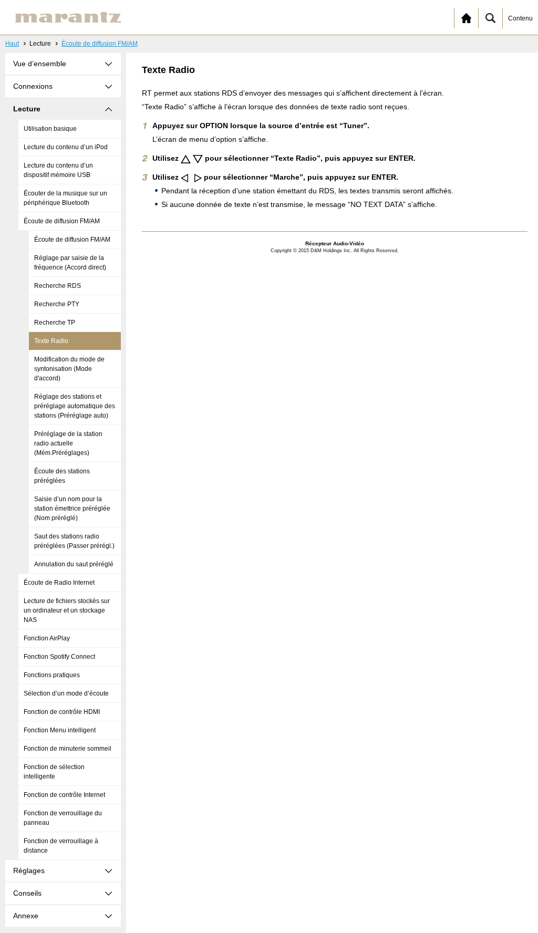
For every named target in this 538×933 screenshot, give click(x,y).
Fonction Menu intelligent (60, 730)
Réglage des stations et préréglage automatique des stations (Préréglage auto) (74, 406)
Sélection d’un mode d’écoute (66, 693)
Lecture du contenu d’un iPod (66, 147)
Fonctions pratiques (52, 675)
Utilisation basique (50, 128)
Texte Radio (51, 341)
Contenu (520, 18)
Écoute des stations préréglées (62, 476)
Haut (12, 43)
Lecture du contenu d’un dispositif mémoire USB (58, 170)
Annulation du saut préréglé (73, 564)
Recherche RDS (57, 285)
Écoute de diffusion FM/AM (99, 43)
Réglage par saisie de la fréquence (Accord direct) (70, 262)
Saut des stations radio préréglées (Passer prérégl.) (74, 541)
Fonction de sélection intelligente (54, 771)
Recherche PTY (56, 304)
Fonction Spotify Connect (59, 656)
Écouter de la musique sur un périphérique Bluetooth (65, 198)
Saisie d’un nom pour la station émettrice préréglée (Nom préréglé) (72, 508)
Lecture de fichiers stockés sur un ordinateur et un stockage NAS (67, 610)
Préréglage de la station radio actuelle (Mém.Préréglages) (68, 443)
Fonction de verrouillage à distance (61, 845)
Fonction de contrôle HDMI (62, 712)
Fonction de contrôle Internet (64, 795)
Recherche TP (54, 322)
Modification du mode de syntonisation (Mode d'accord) (69, 369)
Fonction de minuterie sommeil (67, 748)
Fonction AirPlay (47, 638)
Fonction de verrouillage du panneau (63, 818)
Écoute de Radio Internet (59, 582)
